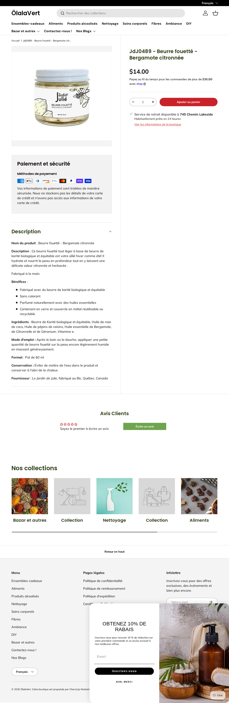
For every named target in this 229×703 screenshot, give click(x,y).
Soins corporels (135, 23)
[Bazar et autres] (30, 496)
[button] (215, 13)
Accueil (15, 40)
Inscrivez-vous (124, 671)
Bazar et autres (23, 31)
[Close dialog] (225, 607)
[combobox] (121, 13)
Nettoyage (110, 23)
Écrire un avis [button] (145, 426)
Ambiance (174, 23)
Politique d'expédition (99, 596)
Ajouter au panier (188, 102)
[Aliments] (199, 496)
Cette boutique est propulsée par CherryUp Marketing (62, 689)
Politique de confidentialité (102, 581)
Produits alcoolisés (82, 23)
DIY (188, 23)
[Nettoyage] (114, 496)
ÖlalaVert (26, 689)
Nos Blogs (83, 31)
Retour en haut (114, 551)
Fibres (156, 23)
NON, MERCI (124, 682)
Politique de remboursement (104, 588)
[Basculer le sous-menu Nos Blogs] (94, 31)
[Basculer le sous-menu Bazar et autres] (38, 31)
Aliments (56, 23)
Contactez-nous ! (58, 31)
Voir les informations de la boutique (157, 124)
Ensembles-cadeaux (27, 23)
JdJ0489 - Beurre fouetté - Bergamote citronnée (47, 40)
